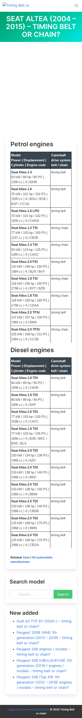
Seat (26, 557)
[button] (76, 5)
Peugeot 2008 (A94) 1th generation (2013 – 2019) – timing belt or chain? (44, 637)
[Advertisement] (41, 85)
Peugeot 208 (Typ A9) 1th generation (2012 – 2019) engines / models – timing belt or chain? (44, 682)
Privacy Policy (40, 709)
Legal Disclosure (18, 709)
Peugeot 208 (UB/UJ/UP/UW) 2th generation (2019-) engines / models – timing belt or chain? (44, 665)
